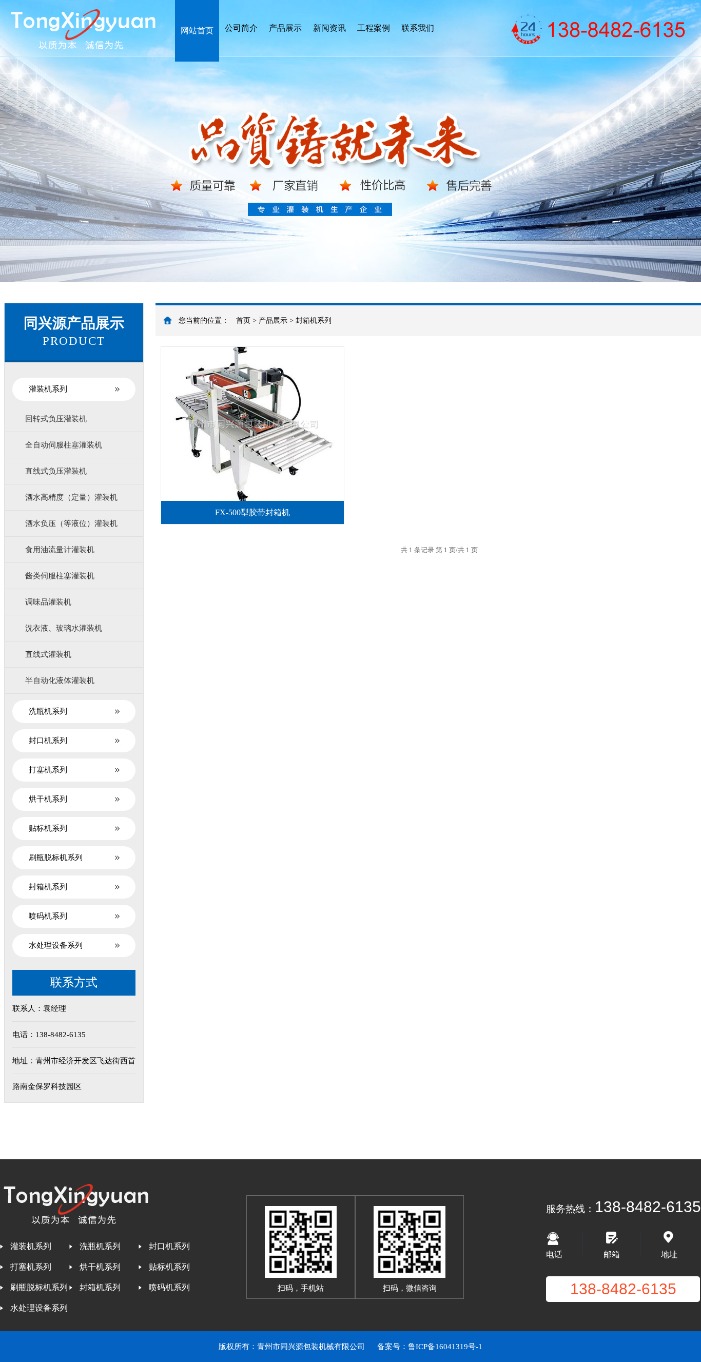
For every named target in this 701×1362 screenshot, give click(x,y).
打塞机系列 (48, 770)
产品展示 (285, 28)
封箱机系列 (48, 887)
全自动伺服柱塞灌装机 (63, 445)
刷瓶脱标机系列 (56, 857)
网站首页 (197, 30)
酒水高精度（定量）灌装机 (71, 497)
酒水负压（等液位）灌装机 (71, 523)
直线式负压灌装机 (56, 471)
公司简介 (241, 28)
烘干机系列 (48, 799)
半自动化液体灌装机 (59, 680)
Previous (18, 141)
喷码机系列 (48, 916)
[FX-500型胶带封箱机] (252, 424)
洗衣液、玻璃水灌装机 (63, 628)
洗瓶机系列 (48, 711)
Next (683, 141)
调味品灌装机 (48, 602)
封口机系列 (48, 740)
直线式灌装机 (48, 654)
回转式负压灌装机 (56, 419)
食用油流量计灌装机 (59, 550)
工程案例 (373, 28)
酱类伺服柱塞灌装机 (59, 576)
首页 (243, 320)
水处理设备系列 (56, 945)
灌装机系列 (48, 389)
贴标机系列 (48, 828)
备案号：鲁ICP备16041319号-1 (429, 1346)
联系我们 (417, 28)
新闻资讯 (329, 28)
